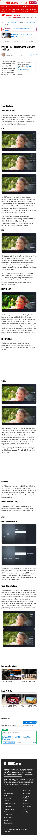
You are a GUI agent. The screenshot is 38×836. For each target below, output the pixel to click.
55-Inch (29, 6)
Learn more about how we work (13, 776)
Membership (29, 769)
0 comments (30, 41)
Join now (33, 2)
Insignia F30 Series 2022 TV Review (21, 35)
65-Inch (20, 6)
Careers (6, 801)
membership (16, 17)
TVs (6, 6)
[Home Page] (12, 2)
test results (14, 41)
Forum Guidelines (9, 809)
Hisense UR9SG (11, 12)
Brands (10, 6)
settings (21, 41)
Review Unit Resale (9, 803)
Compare (8, 9)
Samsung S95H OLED (22, 12)
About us (6, 791)
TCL (33, 6)
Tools (3, 9)
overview (6, 41)
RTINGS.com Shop (19, 772)
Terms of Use (8, 820)
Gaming (15, 6)
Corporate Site (8, 823)
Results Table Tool (26, 9)
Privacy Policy (8, 814)
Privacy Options (8, 817)
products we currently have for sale (20, 784)
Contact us (7, 812)
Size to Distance (16, 9)
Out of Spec (7, 806)
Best (2, 6)
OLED (24, 6)
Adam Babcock (11, 54)
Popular (3, 12)
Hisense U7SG (33, 12)
